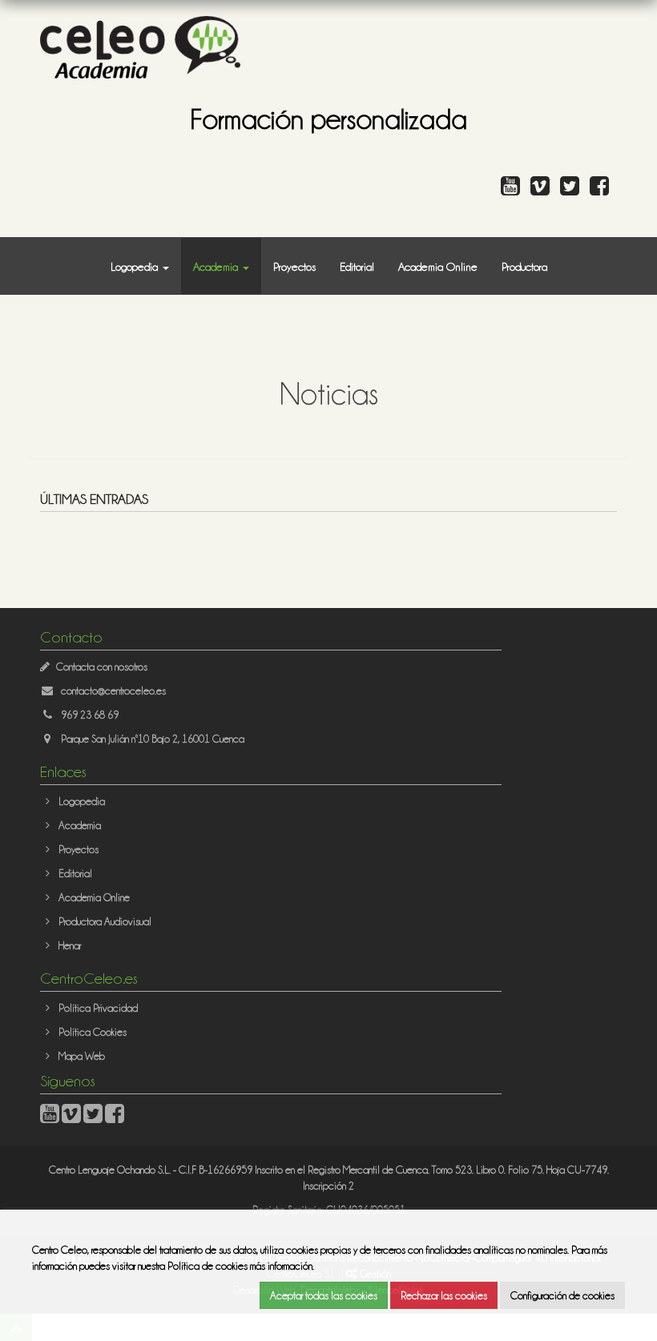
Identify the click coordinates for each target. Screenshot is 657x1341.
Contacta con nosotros (101, 666)
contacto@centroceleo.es (113, 690)
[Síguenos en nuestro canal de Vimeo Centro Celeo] (544, 189)
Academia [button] (217, 266)
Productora (524, 266)
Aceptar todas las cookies (323, 1295)
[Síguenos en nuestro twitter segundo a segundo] (573, 189)
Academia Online (438, 266)
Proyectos (294, 266)
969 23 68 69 (90, 714)
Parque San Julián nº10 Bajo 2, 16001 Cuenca (152, 738)
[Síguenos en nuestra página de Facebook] (603, 189)
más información (281, 1265)
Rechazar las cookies (444, 1295)
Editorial (357, 266)
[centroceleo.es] (140, 45)
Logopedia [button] (136, 266)
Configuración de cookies (562, 1295)
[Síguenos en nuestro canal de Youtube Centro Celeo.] (514, 189)
